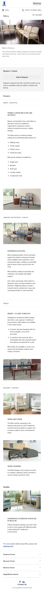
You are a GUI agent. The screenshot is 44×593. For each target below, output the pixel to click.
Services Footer (9, 567)
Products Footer (9, 554)
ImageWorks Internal (10, 574)
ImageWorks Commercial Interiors (24, 587)
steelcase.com (8, 546)
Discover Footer (9, 561)
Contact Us (22, 584)
